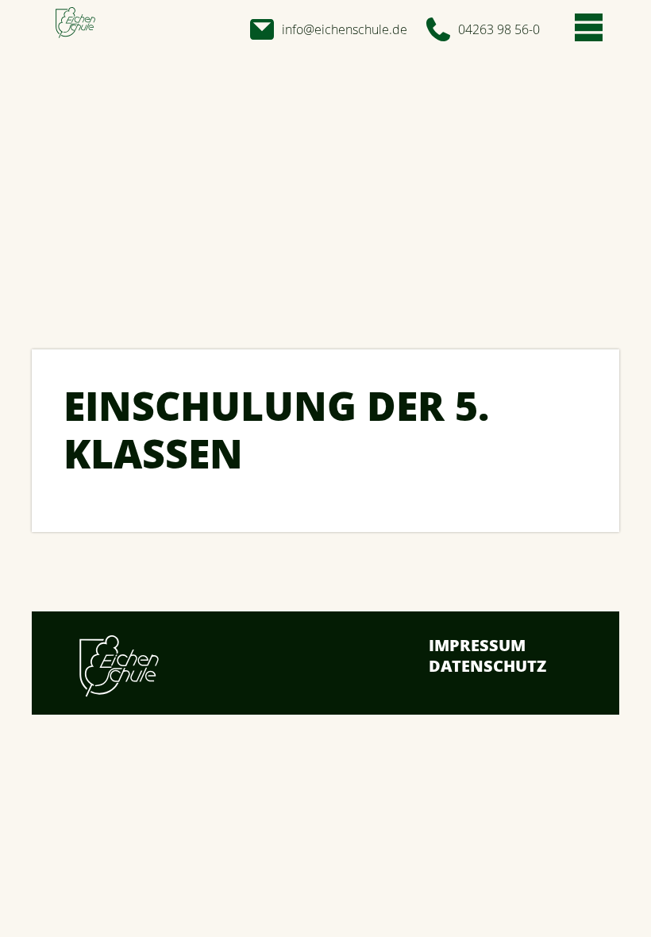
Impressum (477, 645)
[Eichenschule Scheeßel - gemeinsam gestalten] (75, 23)
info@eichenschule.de (344, 29)
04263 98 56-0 (499, 29)
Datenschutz (487, 666)
